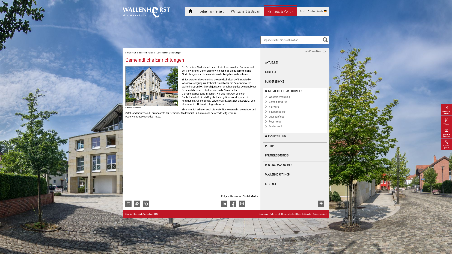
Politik (269, 146)
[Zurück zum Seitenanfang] (321, 204)
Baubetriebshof (277, 111)
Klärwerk (274, 106)
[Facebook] (233, 204)
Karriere (271, 72)
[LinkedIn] (224, 204)
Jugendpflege (276, 116)
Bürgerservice (274, 81)
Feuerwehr (275, 121)
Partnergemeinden (277, 155)
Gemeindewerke (278, 102)
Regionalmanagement (279, 165)
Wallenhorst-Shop (277, 174)
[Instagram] (242, 204)
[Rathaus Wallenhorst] (151, 86)
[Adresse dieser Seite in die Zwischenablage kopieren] (146, 204)
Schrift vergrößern (313, 51)
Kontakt (270, 184)
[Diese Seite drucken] (137, 204)
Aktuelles (271, 62)
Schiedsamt (275, 126)
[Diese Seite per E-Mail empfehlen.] (128, 204)
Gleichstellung (275, 136)
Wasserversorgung (279, 97)
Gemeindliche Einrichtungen (283, 91)
